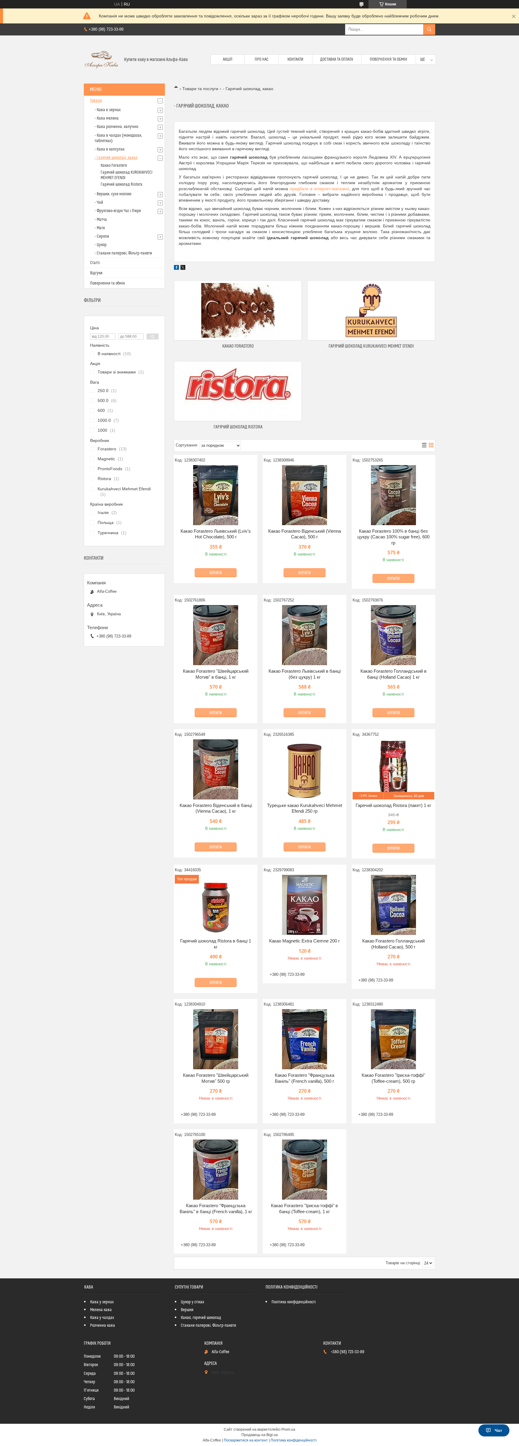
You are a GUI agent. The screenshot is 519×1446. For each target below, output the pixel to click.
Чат (498, 1430)
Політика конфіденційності (294, 1302)
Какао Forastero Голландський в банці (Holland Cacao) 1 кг (393, 674)
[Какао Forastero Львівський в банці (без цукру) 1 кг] (304, 635)
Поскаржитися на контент (246, 1440)
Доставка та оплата (336, 59)
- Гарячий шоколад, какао (116, 157)
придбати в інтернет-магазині (319, 188)
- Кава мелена (107, 118)
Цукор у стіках (192, 1302)
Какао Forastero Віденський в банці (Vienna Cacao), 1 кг (216, 808)
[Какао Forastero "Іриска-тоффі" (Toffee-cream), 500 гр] (393, 1039)
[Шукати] (429, 29)
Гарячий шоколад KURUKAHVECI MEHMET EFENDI (371, 346)
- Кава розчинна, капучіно (116, 126)
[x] (183, 268)
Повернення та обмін (388, 59)
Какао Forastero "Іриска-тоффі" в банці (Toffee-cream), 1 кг (304, 1208)
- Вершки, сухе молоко (113, 194)
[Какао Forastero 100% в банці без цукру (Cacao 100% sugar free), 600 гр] (393, 495)
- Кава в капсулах (110, 149)
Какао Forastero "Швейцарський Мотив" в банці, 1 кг (215, 674)
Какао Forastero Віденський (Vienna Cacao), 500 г (304, 534)
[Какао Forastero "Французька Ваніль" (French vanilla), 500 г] (304, 1039)
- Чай (99, 202)
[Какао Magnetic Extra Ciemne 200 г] (304, 905)
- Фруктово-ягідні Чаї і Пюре (118, 211)
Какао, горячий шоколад (201, 1317)
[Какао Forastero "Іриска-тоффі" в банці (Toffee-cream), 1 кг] (304, 1170)
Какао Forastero (238, 346)
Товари (96, 100)
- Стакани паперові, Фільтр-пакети (123, 253)
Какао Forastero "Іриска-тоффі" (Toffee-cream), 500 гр (393, 1078)
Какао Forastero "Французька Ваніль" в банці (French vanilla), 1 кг (216, 1208)
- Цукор (101, 244)
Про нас (262, 59)
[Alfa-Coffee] (102, 59)
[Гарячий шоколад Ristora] (238, 391)
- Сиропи (102, 236)
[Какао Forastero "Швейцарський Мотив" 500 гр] (215, 1039)
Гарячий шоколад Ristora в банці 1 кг (215, 943)
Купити (215, 573)
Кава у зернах (102, 1302)
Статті (95, 262)
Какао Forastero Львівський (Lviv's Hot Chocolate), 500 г (216, 534)
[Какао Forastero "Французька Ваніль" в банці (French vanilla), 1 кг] (215, 1170)
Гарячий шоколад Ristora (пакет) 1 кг (393, 805)
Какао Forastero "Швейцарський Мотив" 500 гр (215, 1078)
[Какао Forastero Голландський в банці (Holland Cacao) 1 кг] (393, 635)
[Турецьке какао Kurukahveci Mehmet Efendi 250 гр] (304, 769)
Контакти (295, 59)
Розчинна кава (102, 1325)
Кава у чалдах (102, 1317)
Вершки (187, 1309)
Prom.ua (288, 1429)
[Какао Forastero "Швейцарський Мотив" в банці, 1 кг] (215, 635)
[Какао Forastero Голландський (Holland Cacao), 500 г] (393, 905)
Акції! (227, 59)
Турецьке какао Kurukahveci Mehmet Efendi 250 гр (304, 808)
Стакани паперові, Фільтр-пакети (208, 1325)
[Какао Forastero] (238, 310)
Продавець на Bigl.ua (259, 1435)
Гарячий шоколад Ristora (238, 427)
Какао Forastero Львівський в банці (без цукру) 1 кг (305, 674)
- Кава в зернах (108, 110)
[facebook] (176, 268)
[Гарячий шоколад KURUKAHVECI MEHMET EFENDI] (371, 310)
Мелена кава (101, 1309)
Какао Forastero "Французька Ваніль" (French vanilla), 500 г (304, 1078)
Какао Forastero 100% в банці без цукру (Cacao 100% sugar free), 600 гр (393, 536)
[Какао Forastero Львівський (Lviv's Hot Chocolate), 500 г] (215, 495)
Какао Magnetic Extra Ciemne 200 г (304, 940)
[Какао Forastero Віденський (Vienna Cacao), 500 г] (304, 495)
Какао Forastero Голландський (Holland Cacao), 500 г (393, 943)
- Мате (100, 228)
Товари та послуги (200, 88)
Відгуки (96, 273)
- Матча (101, 219)
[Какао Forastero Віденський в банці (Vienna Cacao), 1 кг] (215, 769)
